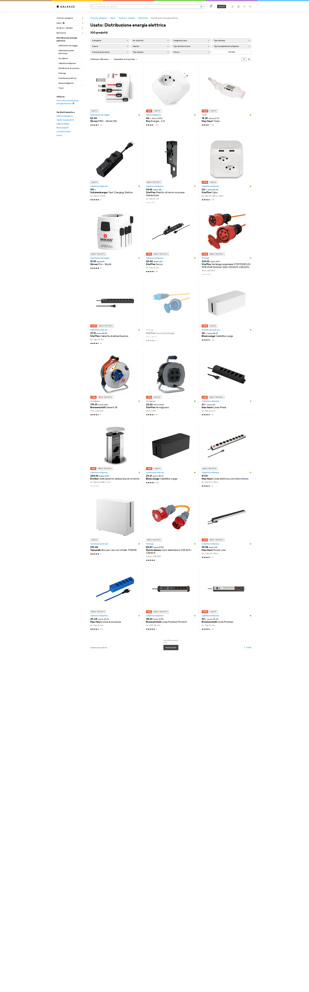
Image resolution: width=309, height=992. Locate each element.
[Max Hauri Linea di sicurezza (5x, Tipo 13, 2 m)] (115, 600)
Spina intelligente (66, 83)
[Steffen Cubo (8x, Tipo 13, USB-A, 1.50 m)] (226, 171)
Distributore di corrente (68, 68)
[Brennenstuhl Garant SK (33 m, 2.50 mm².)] (115, 386)
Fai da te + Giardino (64, 28)
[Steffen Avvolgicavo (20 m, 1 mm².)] (171, 386)
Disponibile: (118, 59)
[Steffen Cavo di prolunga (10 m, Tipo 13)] (171, 314)
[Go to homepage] (65, 6)
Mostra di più (170, 647)
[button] (139, 115)
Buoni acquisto (62, 127)
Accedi (222, 6)
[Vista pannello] (243, 59)
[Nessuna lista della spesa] (244, 6)
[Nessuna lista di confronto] (238, 6)
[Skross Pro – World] (115, 242)
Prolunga (62, 73)
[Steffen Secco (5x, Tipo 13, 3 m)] (171, 242)
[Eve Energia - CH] (171, 99)
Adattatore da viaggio (68, 45)
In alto (249, 647)
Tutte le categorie (64, 18)
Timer (61, 88)
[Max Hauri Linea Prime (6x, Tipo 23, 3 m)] (226, 386)
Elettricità (61, 33)
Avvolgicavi (63, 58)
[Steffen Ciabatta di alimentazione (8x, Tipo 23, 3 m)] (115, 314)
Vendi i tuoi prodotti (65, 120)
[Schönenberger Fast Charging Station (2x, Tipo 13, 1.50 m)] (115, 171)
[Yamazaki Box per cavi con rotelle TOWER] (115, 528)
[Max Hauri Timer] (226, 99)
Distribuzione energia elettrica (66, 39)
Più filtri (231, 52)
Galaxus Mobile (62, 124)
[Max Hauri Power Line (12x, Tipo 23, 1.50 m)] (226, 528)
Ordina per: (95, 59)
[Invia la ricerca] (92, 6)
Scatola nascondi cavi (67, 78)
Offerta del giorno (64, 116)
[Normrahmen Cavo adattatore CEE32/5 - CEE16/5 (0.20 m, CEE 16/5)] (171, 528)
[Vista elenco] (249, 59)
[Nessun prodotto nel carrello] (250, 6)
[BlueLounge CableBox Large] (226, 314)
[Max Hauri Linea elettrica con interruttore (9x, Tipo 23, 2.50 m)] (226, 457)
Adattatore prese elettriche (66, 52)
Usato (59, 23)
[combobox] (105, 59)
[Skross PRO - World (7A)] (115, 99)
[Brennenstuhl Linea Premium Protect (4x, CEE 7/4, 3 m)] (171, 600)
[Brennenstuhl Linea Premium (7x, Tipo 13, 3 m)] (226, 600)
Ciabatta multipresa (67, 63)
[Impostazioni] (210, 6)
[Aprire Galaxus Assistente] (233, 6)
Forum (59, 135)
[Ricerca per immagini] (201, 6)
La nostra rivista (63, 131)
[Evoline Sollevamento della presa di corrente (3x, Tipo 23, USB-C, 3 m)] (115, 457)
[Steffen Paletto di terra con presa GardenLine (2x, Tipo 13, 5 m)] (171, 171)
